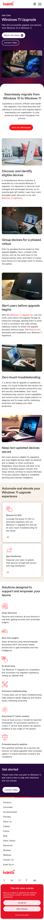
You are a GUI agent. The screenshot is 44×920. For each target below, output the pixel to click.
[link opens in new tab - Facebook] (26, 881)
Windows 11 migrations (12, 198)
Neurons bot (34, 329)
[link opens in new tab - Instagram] (19, 881)
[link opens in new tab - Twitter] (4, 880)
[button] (40, 4)
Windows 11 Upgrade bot (21, 315)
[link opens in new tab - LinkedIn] (12, 881)
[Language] (34, 4)
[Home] (8, 4)
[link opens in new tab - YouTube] (34, 880)
